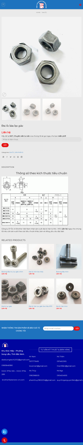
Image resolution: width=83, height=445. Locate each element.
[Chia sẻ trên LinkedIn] (21, 157)
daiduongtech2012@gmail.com (16, 360)
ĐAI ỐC (44, 12)
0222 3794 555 (8, 371)
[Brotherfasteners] (41, 4)
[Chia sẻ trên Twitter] (10, 157)
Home (38, 12)
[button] (3, 4)
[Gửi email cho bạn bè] (14, 157)
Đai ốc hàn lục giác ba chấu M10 (40, 306)
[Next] (77, 57)
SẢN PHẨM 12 (19, 152)
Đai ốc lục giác (7, 306)
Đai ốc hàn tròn (62, 306)
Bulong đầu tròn (62, 272)
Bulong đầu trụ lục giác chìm (12, 272)
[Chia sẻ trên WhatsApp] (3, 157)
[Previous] (5, 57)
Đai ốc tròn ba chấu (36, 272)
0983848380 (7, 365)
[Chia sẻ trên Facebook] (7, 157)
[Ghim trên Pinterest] (18, 157)
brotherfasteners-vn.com (13, 380)
